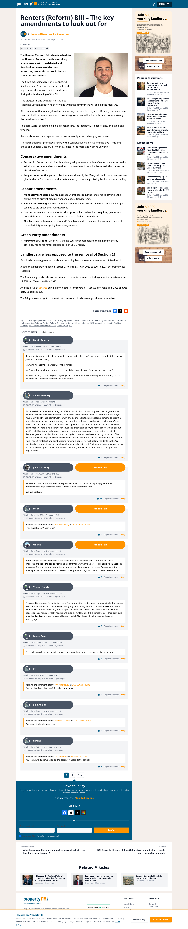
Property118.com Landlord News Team (50, 34)
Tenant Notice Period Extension (42, 325)
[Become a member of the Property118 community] (153, 32)
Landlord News (26, 48)
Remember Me (28, 836)
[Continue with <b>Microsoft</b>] (83, 812)
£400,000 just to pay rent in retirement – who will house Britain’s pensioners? (158, 102)
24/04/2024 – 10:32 (81, 524)
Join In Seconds (85, 797)
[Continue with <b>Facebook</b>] (64, 812)
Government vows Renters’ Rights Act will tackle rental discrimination (157, 86)
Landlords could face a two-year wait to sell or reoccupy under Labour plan (99, 878)
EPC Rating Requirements (36, 320)
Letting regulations (65, 320)
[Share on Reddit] (126, 311)
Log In (111, 830)
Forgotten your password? (48, 836)
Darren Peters (61, 756)
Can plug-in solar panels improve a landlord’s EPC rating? (158, 190)
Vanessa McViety (62, 720)
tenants (43, 287)
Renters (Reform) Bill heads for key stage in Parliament (149, 877)
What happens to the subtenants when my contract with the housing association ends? (54, 852)
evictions (52, 320)
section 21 (99, 323)
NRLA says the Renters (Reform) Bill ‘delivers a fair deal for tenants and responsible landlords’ (131, 852)
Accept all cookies (161, 919)
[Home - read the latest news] (83, 4)
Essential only (139, 919)
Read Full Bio (100, 467)
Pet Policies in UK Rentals (115, 320)
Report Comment (111, 385)
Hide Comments (47, 332)
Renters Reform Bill (41, 48)
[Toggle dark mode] (153, 4)
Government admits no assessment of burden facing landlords (157, 116)
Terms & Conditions (153, 905)
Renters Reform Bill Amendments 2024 (77, 323)
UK (70, 325)
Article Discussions (129, 908)
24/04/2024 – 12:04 (80, 756)
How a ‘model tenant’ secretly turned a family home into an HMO (157, 129)
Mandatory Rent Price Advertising (88, 320)
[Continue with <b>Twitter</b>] (77, 812)
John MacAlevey (61, 524)
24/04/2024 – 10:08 (82, 720)
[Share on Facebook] (115, 311)
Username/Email (26, 826)
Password (61, 826)
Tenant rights (62, 325)
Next (80, 775)
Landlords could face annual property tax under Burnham (156, 165)
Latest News (129, 904)
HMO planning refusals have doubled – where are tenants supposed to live (158, 151)
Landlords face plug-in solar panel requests (157, 178)
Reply (123, 385)
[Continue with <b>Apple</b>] (71, 812)
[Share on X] (120, 311)
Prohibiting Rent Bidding (31, 323)
